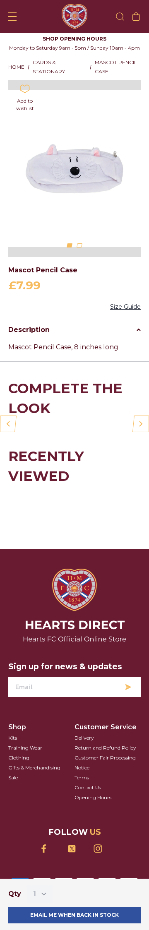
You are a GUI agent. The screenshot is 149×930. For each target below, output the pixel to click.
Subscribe (128, 687)
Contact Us (87, 787)
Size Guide (125, 306)
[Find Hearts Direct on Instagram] (101, 848)
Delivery (84, 738)
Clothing (18, 758)
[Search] (120, 16)
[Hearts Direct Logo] (75, 16)
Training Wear (25, 748)
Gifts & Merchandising (34, 767)
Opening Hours (92, 797)
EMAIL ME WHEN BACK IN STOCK (74, 915)
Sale (13, 777)
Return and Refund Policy (105, 748)
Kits (12, 738)
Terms (81, 777)
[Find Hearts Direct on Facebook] (48, 848)
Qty (14, 894)
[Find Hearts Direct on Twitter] (74, 848)
